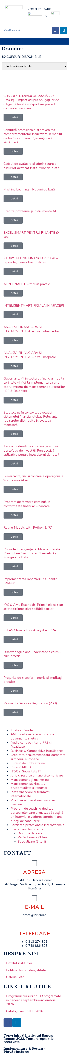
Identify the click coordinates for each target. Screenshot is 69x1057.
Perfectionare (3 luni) (33, 837)
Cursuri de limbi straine (28, 763)
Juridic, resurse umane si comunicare (37, 775)
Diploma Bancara (30, 833)
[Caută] (41, 30)
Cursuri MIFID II (22, 767)
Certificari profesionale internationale (37, 825)
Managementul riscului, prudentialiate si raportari (29, 786)
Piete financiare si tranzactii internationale (30, 794)
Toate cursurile (22, 730)
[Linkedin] (63, 30)
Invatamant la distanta (27, 829)
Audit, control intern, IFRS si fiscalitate (31, 744)
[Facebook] (55, 30)
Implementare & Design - (24, 1050)
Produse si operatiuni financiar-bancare (33, 802)
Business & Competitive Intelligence (37, 751)
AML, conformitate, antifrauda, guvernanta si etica (32, 736)
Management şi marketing (30, 780)
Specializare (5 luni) (32, 841)
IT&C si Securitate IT (26, 771)
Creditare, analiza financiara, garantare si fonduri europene (38, 757)
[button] (35, 41)
